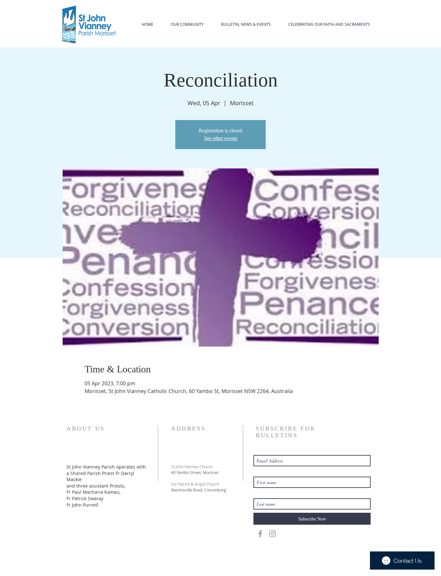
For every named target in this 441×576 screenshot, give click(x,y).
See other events (220, 138)
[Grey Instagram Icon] (272, 533)
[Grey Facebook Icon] (260, 533)
